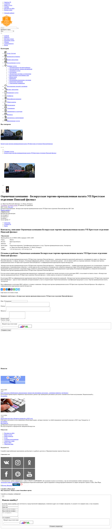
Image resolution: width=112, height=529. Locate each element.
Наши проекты (8, 436)
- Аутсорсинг (12, 72)
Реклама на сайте (9, 433)
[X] (9, 289)
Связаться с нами (9, 441)
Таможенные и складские (14, 111)
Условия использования (11, 439)
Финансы (10, 114)
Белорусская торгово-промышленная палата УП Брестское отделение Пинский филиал (27, 143)
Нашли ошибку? (5, 210)
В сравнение (29, 205)
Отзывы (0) (7, 224)
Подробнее (4, 396)
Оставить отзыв (12, 205)
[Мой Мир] (7, 289)
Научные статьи (9, 39)
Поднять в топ (5, 211)
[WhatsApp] (14, 289)
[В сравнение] (1, 147)
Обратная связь (8, 444)
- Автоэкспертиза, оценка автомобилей (20, 69)
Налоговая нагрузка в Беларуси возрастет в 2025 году (17, 418)
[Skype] (16, 289)
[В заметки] (3, 147)
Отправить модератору (56, 526)
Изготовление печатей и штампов (17, 86)
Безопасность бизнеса (13, 56)
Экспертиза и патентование (15, 117)
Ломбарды (10, 96)
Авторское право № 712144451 (10, 482)
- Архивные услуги (14, 70)
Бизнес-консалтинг (12, 59)
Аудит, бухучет (11, 53)
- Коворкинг (12, 78)
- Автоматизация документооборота (19, 67)
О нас (6, 438)
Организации (11, 105)
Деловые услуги (12, 66)
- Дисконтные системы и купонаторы (19, 74)
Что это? (10, 207)
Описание (7, 222)
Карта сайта (7, 442)
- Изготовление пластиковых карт (18, 75)
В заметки (21, 205)
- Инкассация (12, 77)
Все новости (4, 423)
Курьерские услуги (12, 92)
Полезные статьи (9, 40)
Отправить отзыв (5, 330)
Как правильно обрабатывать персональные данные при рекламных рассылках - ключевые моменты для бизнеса (34, 393)
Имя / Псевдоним (6, 301)
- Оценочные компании (15, 81)
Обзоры (6, 42)
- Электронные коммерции (16, 83)
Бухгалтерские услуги (13, 63)
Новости (6, 37)
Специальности (9, 43)
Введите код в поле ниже (9, 324)
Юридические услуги (13, 121)
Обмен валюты (11, 102)
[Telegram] (19, 289)
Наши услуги (8, 434)
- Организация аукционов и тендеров (19, 80)
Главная (6, 35)
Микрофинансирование (14, 99)
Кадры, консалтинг (12, 89)
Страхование (11, 108)
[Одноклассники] (4, 289)
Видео (6, 45)
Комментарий (5, 318)
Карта (6, 226)
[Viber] (11, 289)
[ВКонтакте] (2, 289)
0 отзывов (4, 205)
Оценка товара (5, 320)
